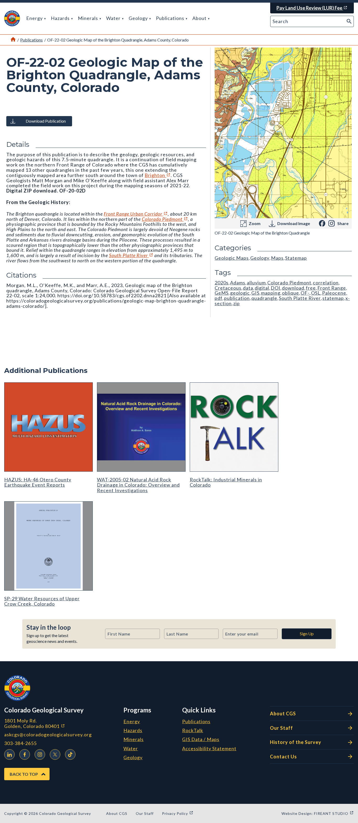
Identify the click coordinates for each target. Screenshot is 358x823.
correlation (326, 282)
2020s (222, 282)
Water (114, 18)
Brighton (158, 175)
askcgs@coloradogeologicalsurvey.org (48, 734)
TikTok (70, 754)
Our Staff (281, 728)
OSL (316, 293)
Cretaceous (228, 288)
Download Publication (46, 120)
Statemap (296, 258)
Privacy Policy (177, 813)
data (248, 288)
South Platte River (131, 255)
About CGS (283, 713)
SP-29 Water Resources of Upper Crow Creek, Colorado (42, 601)
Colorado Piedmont (165, 219)
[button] (12, 18)
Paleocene (334, 293)
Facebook (24, 754)
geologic (240, 293)
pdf (219, 298)
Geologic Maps (232, 258)
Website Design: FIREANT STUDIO (317, 813)
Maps (277, 258)
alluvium (256, 282)
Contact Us (283, 756)
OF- (305, 293)
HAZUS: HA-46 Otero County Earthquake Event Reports (37, 482)
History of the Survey (295, 742)
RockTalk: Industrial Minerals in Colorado (226, 482)
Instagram (40, 754)
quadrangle (264, 298)
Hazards (61, 18)
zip (236, 303)
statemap (333, 298)
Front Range (331, 288)
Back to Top (24, 774)
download (293, 288)
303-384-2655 (20, 743)
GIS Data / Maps (200, 739)
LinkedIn (9, 754)
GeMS (222, 293)
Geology (139, 18)
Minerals (88, 18)
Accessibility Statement (209, 748)
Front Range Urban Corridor (136, 214)
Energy (35, 18)
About (200, 18)
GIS (255, 293)
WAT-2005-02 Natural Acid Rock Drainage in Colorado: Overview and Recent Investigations (138, 485)
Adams (237, 282)
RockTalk (192, 730)
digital (262, 288)
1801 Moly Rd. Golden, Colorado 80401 (61, 723)
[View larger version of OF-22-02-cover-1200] (283, 133)
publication (237, 298)
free (311, 288)
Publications (170, 18)
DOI (275, 288)
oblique (290, 293)
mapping (270, 293)
